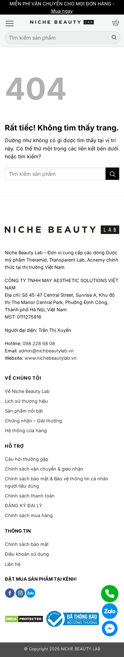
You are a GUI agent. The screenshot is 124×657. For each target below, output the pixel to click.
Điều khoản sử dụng (27, 554)
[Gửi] (114, 38)
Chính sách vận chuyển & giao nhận (44, 468)
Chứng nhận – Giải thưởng (33, 420)
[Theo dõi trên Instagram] (20, 593)
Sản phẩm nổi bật (24, 411)
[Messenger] (110, 628)
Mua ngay (12, 11)
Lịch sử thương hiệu (26, 401)
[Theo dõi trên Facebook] (10, 593)
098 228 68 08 (39, 343)
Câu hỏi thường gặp (26, 459)
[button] (9, 23)
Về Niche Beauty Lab (27, 391)
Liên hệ (12, 564)
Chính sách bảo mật (27, 544)
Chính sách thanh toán (30, 495)
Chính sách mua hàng (29, 515)
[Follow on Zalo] (30, 593)
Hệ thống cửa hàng (26, 430)
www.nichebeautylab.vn (50, 358)
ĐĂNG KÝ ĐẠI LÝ (23, 505)
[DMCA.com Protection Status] (24, 618)
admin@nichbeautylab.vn (46, 350)
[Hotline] (110, 594)
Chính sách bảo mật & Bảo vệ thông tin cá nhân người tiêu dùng (56, 482)
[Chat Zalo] (110, 611)
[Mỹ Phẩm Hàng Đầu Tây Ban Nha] (62, 22)
